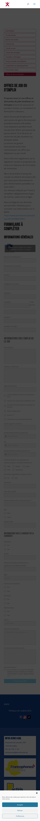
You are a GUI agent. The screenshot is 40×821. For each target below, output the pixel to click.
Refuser (20, 810)
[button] (37, 793)
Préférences (20, 816)
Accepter (20, 805)
